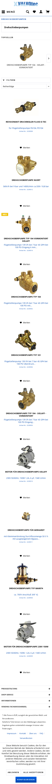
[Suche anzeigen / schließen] (27, 12)
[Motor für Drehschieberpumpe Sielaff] (26, 457)
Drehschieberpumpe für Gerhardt (26, 530)
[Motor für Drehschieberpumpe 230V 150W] (26, 632)
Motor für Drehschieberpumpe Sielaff (26, 472)
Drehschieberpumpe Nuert (26, 180)
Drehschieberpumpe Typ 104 (26, 297)
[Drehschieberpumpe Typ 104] (26, 282)
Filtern (10, 80)
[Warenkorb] (48, 12)
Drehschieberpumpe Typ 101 (26, 355)
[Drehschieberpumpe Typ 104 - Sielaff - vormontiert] (26, 52)
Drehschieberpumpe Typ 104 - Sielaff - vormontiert (26, 66)
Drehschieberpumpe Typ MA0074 (26, 588)
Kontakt (22, 733)
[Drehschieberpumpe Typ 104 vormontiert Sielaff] (26, 224)
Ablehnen (13, 772)
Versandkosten (26, 738)
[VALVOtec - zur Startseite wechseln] (26, 5)
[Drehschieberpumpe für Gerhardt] (26, 515)
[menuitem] (8, 12)
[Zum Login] (41, 12)
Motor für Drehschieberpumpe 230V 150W (26, 646)
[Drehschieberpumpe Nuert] (26, 165)
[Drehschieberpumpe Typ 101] (26, 340)
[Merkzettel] (34, 12)
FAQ (41, 733)
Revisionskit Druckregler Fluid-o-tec (26, 122)
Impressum (11, 733)
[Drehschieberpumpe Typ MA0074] (26, 573)
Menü (11, 11)
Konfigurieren (26, 779)
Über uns (33, 733)
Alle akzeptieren (33, 772)
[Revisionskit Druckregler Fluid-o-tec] (26, 107)
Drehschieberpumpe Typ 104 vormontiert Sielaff (26, 239)
